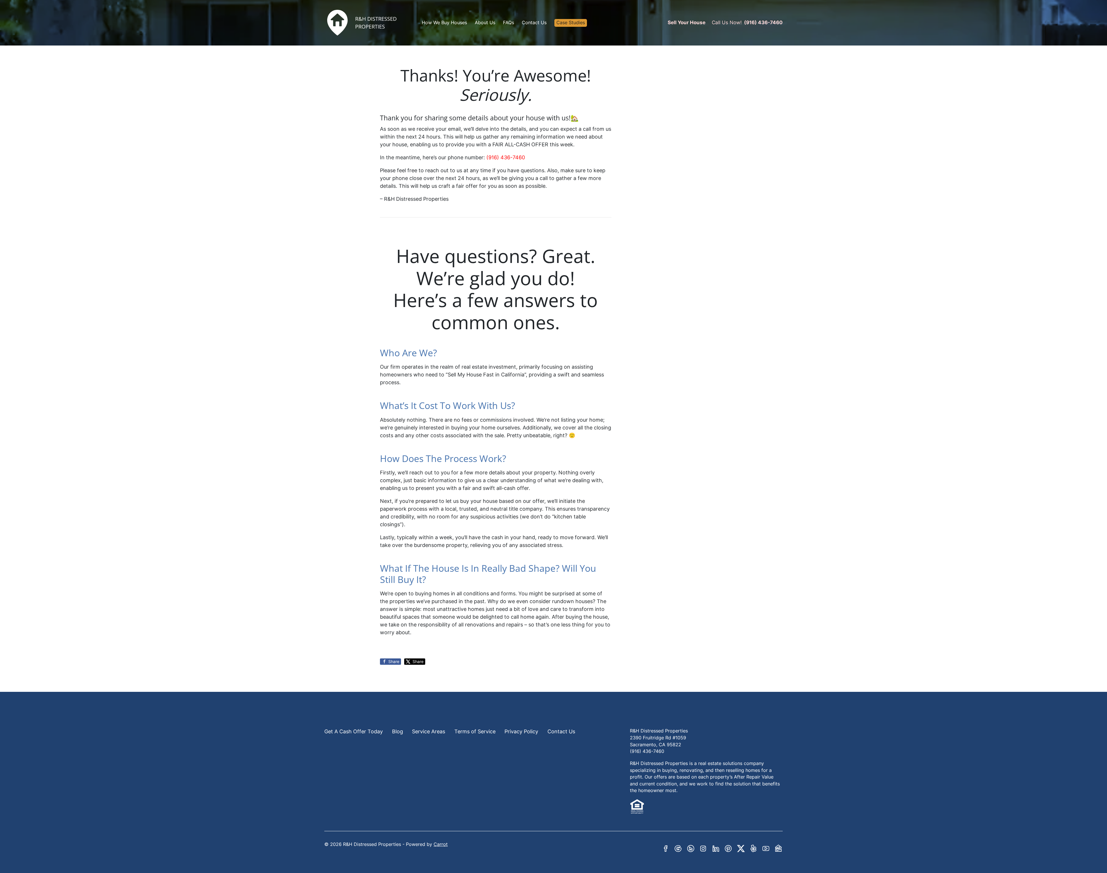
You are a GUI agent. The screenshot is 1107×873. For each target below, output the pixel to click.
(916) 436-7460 (763, 22)
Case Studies (570, 22)
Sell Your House (686, 22)
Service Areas (428, 731)
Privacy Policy (521, 731)
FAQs (508, 22)
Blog (397, 731)
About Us (485, 22)
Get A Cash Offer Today (353, 731)
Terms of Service (475, 731)
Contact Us (534, 22)
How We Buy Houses (444, 22)
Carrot (441, 844)
